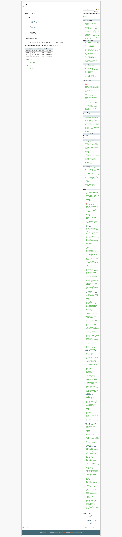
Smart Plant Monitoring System (92, 415)
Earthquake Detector (90, 398)
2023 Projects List (89, 394)
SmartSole (88, 346)
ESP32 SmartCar (89, 496)
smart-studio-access (90, 332)
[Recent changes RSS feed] (73, 534)
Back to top (97, 527)
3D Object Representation (91, 228)
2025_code (87, 84)
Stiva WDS (88, 200)
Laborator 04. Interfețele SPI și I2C (92, 95)
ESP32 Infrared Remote (91, 460)
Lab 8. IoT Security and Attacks (91, 52)
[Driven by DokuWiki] (61, 534)
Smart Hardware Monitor (91, 434)
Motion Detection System (91, 363)
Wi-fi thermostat (89, 288)
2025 (86, 83)
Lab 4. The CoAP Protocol (90, 46)
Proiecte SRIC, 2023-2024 (90, 423)
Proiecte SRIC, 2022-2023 (90, 350)
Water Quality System (90, 349)
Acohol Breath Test (90, 424)
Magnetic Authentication (91, 316)
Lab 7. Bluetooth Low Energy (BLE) (92, 73)
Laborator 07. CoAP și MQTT (91, 102)
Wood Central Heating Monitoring (93, 453)
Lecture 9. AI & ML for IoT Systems (92, 37)
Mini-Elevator (88, 475)
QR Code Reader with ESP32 (92, 262)
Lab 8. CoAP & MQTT (89, 75)
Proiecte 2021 (88, 226)
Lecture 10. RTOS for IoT (90, 163)
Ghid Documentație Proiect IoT (91, 510)
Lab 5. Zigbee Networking (90, 47)
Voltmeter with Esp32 (90, 386)
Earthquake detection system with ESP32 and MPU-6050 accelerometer (92, 242)
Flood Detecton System (91, 248)
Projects (90, 521)
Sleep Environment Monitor (91, 411)
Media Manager (89, 527)
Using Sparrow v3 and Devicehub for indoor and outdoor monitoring (93, 198)
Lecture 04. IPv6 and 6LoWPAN (91, 28)
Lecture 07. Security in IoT (90, 158)
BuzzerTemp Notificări (90, 452)
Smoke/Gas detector (90, 250)
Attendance (87, 135)
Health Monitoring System (91, 435)
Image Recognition (90, 405)
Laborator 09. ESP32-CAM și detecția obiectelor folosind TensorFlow (91, 108)
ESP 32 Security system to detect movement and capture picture (92, 491)
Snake (87, 416)
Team (90, 516)
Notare (84, 15)
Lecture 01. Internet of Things (91, 143)
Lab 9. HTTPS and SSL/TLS (90, 76)
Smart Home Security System (92, 339)
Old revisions (26, 527)
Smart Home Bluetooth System (92, 335)
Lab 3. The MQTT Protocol (90, 45)
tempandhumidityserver (91, 281)
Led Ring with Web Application (92, 361)
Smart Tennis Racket (90, 504)
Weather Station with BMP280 (92, 387)
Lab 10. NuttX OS (88, 78)
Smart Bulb (88, 273)
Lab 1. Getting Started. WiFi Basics (92, 42)
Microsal (88, 215)
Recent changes (91, 9)
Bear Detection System (91, 299)
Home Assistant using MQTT (92, 306)
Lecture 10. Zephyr (88, 38)
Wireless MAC (89, 202)
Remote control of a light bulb (92, 367)
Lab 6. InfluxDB (88, 72)
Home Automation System (91, 254)
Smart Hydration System (91, 275)
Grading (85, 137)
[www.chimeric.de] (49, 534)
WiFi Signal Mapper (90, 506)
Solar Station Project (90, 375)
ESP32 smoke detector (91, 499)
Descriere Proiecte (87, 113)
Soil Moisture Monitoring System (92, 280)
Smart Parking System (90, 343)
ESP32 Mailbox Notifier (91, 474)
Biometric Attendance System (92, 356)
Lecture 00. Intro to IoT (89, 141)
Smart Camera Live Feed (91, 347)
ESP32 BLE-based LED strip (92, 470)
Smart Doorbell (89, 412)
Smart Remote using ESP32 (92, 331)
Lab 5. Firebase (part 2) (89, 71)
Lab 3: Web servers (89, 68)
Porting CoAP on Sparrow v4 (92, 204)
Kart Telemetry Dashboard (91, 468)
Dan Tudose (34, 27)
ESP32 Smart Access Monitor (92, 462)
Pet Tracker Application (91, 319)
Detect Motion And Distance (92, 364)
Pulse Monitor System (90, 261)
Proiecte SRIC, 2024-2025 (90, 446)
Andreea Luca (35, 35)
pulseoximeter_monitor (90, 323)
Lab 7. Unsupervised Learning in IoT (92, 50)
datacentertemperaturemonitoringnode (94, 237)
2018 (86, 220)
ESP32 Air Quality (90, 448)
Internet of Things (88, 515)
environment (88, 244)
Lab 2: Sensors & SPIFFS (90, 67)
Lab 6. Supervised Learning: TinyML (92, 49)
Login (98, 9)
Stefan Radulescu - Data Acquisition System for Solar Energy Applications (92, 502)
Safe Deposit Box (89, 269)
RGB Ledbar (88, 409)
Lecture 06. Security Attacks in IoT (92, 31)
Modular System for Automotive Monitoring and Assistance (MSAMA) (92, 440)
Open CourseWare (93, 3)
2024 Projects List (89, 444)
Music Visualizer (89, 365)
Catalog (84, 16)
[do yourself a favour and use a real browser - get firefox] (67, 534)
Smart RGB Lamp (89, 345)
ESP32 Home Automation (91, 431)
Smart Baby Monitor (90, 354)
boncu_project (89, 301)
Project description (90, 266)
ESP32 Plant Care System (91, 479)
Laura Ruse (34, 21)
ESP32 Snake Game (90, 433)
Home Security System (91, 255)
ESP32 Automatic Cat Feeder (92, 449)
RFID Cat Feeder (89, 368)
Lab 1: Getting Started (89, 65)
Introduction (88, 239)
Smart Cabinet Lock (90, 413)
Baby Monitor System (90, 451)
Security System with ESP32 (92, 270)
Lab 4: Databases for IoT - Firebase (92, 69)
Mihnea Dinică (35, 24)
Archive (31, 68)
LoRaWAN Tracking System (92, 437)
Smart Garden (89, 369)
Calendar (85, 17)
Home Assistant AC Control (91, 404)
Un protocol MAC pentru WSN (92, 192)
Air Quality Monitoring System (92, 232)
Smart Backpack (89, 334)
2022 (86, 82)
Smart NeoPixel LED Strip (91, 442)
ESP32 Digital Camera (90, 457)
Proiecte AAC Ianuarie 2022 (91, 292)
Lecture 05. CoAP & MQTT (90, 30)
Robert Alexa (35, 33)
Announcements (92, 517)
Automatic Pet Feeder (90, 236)
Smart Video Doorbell (90, 279)
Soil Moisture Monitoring (91, 374)
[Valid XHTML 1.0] (79, 534)
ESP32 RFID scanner (90, 485)
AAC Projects (32, 62)
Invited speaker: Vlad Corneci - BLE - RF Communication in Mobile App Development (92, 124)
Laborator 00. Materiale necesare (91, 86)
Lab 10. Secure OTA (89, 56)
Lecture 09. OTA (88, 162)
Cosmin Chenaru (35, 22)
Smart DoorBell (89, 302)
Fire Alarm (88, 358)
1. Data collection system (91, 257)
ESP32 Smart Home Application (92, 497)
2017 (86, 203)
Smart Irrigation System (91, 272)
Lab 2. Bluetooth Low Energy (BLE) (92, 43)
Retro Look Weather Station (91, 268)
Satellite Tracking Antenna (91, 324)
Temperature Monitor (90, 445)
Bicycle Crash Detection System (92, 357)
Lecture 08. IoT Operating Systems (92, 35)
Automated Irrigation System (92, 295)
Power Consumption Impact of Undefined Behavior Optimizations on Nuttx (92, 384)
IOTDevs (88, 214)
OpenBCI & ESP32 (90, 317)
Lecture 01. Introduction (89, 21)
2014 (86, 191)
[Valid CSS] (55, 534)
